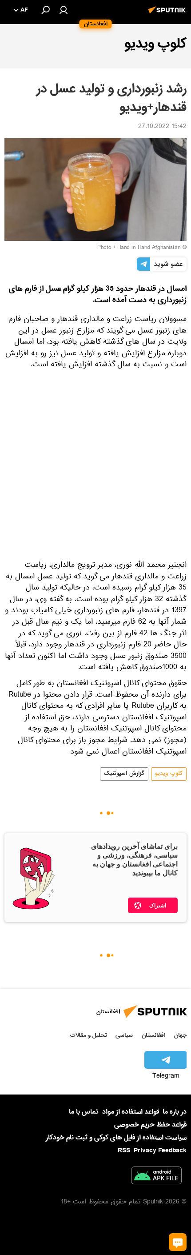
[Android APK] (156, 1177)
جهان (180, 1035)
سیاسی (124, 1035)
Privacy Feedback (160, 1151)
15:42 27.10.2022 (162, 127)
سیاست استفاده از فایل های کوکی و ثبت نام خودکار (116, 1137)
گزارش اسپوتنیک (124, 774)
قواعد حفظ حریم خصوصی (150, 1125)
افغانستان (153, 1035)
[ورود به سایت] (63, 10)
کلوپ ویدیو (169, 774)
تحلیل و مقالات (88, 1035)
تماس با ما (84, 1112)
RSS (124, 1150)
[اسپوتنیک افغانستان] (168, 14)
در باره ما (175, 1112)
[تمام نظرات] (178, 1242)
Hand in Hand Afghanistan (148, 248)
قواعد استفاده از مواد (130, 1112)
